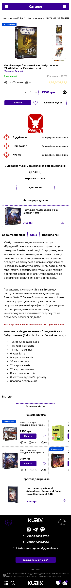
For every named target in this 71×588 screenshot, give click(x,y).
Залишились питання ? (36, 560)
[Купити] (62, 222)
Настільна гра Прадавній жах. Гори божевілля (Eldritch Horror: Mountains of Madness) (31, 423)
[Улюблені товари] (44, 436)
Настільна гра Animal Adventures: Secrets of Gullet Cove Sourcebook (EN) (44, 491)
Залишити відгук (35, 406)
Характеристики (13, 234)
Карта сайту (35, 569)
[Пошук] (13, 583)
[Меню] (6, 583)
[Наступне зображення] (59, 29)
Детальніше (35, 187)
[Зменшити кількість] (36, 92)
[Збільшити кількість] (25, 92)
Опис (33, 234)
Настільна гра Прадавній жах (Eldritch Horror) (40, 211)
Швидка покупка (53, 102)
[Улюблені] (35, 102)
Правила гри (50, 234)
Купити (18, 102)
